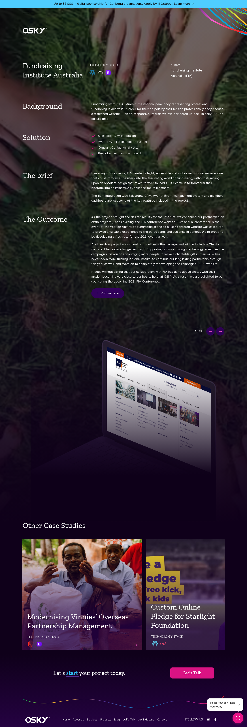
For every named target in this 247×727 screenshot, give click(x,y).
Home (66, 719)
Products (105, 719)
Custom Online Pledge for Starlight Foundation (183, 616)
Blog (117, 719)
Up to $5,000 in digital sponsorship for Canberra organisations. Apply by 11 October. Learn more (122, 4)
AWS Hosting (146, 719)
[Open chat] (238, 718)
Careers (162, 719)
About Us (78, 719)
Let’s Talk (129, 719)
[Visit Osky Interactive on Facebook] (215, 719)
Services (92, 719)
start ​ (72, 672)
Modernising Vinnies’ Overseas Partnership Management (78, 621)
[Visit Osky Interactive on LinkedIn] (208, 719)
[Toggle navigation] (26, 11)
